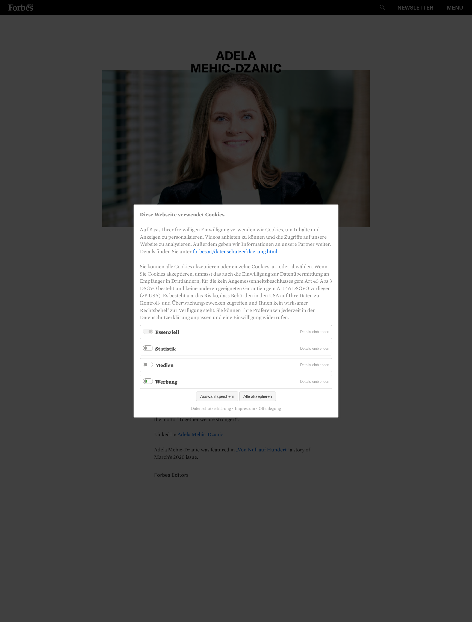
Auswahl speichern (217, 396)
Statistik (165, 348)
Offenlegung (270, 408)
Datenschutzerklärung (211, 408)
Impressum (245, 408)
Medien (164, 365)
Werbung (166, 381)
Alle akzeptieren (257, 396)
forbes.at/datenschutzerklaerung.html (235, 251)
